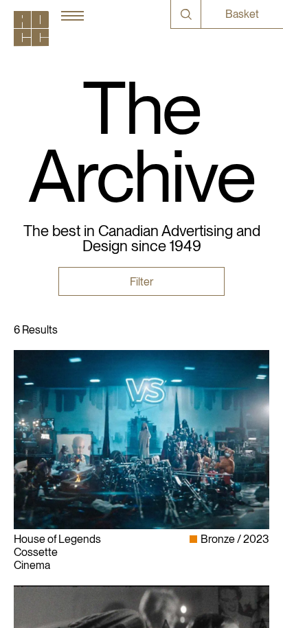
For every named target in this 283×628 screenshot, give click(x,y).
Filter (141, 281)
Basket (242, 14)
